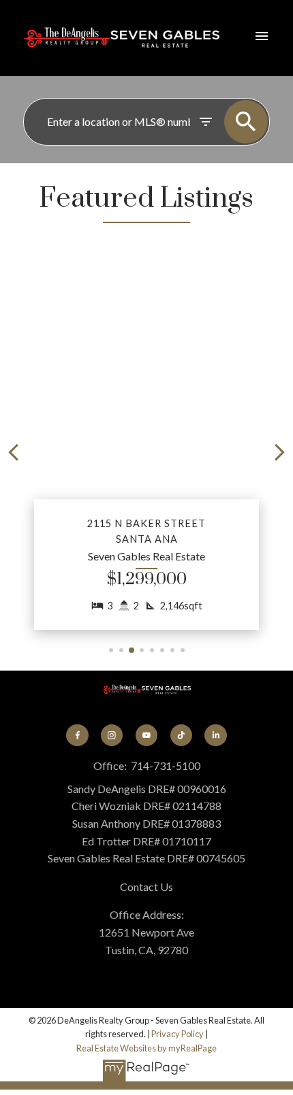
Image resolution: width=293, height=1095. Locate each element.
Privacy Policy (177, 1033)
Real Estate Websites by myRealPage (146, 1048)
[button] (146, 452)
